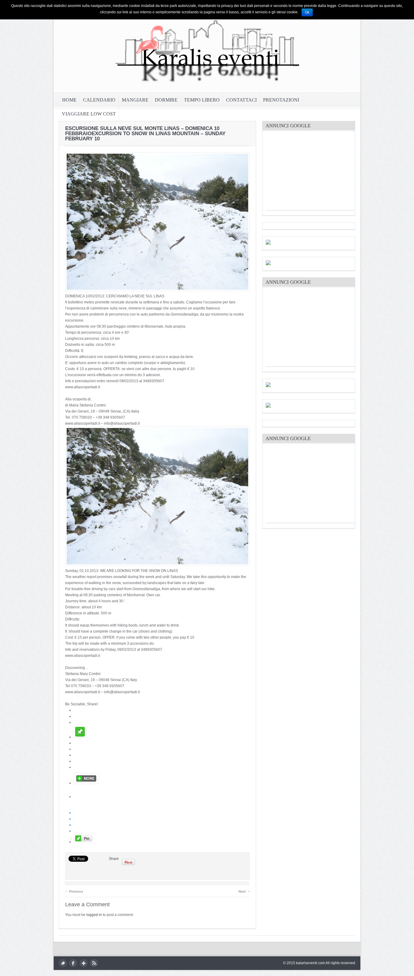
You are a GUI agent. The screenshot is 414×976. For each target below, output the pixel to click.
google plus (83, 963)
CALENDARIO (99, 99)
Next (244, 890)
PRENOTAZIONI (281, 99)
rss (94, 963)
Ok (307, 12)
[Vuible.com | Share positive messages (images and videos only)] (80, 737)
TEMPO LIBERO (202, 99)
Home (69, 99)
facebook (73, 963)
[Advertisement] (311, 172)
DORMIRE (166, 99)
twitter (63, 963)
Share (114, 859)
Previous (74, 890)
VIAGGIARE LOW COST (89, 113)
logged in (94, 915)
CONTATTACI (241, 99)
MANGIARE (135, 99)
